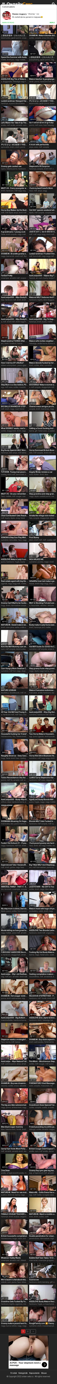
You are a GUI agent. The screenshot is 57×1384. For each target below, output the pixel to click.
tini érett (7, 889)
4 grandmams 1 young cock (13, 232)
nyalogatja (24, 758)
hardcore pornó (24, 169)
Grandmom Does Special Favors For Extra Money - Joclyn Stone (42, 1105)
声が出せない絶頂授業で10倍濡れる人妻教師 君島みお (42, 101)
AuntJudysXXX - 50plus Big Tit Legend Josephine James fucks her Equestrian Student (42, 276)
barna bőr (10, 256)
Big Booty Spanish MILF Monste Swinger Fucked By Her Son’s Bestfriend (14, 450)
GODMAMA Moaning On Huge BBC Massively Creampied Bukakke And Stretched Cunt (14, 821)
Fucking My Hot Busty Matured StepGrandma (42, 952)
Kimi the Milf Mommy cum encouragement (14, 647)
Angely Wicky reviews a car (40, 472)
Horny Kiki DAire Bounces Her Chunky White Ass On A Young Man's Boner (42, 756)
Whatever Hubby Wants (11, 1258)
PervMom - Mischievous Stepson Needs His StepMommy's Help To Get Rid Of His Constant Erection (42, 1061)
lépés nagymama (41, 671)
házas (31, 584)
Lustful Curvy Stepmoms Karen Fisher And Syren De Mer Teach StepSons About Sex (42, 778)
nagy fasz (20, 867)
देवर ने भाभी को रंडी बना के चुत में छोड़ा (41, 123)
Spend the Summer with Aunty (14, 57)
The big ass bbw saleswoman (13, 1105)
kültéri (36, 474)
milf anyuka (42, 649)
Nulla (26, 256)
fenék (44, 998)
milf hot (12, 671)
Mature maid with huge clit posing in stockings (42, 909)
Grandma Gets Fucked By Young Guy (14, 1301)
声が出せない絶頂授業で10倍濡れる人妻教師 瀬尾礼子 (14, 145)
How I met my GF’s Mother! (12, 363)
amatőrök (48, 977)
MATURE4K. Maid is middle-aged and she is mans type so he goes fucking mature (42, 1214)
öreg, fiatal (20, 518)
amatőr (16, 977)
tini (2, 889)
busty (45, 278)
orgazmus (50, 933)
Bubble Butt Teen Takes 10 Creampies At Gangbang (42, 1258)
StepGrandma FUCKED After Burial (14, 341)
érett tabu (26, 300)
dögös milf (25, 671)
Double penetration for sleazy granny (42, 1236)
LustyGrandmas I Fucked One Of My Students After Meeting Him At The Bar (42, 254)
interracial (33, 1260)
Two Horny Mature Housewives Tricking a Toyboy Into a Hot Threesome (42, 734)
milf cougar (17, 496)
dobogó (32, 1129)
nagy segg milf (48, 256)
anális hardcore (44, 693)
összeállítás (34, 977)
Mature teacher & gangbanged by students (42, 79)
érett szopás (11, 234)
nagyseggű (26, 431)
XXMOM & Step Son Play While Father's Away (14, 537)
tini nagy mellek (45, 846)
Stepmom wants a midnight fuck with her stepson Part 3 (14, 1039)
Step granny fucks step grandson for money (42, 668)
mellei (3, 60)
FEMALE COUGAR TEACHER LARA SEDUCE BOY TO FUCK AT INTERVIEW (14, 1214)
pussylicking (34, 60)
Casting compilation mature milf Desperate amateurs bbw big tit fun (42, 974)
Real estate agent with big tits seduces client (14, 581)
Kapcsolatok (34, 1373)
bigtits (40, 300)
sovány (40, 562)
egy (2, 387)
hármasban (45, 1238)
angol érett (24, 1217)
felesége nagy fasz (21, 82)
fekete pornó (11, 169)
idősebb (23, 1086)
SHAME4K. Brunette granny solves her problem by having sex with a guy (14, 254)
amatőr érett (17, 1151)
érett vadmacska (14, 998)
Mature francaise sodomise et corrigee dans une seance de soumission (42, 690)
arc (2, 343)
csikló (41, 911)
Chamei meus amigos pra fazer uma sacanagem (42, 406)
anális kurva (42, 343)
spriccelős (5, 147)
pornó (36, 82)
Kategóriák (23, 1373)
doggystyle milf (47, 387)
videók (3, 1282)
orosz (16, 1086)
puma (3, 998)
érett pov (10, 60)
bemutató (20, 474)
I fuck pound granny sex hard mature (42, 843)
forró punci (22, 911)
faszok (32, 278)
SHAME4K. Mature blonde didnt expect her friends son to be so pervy (42, 35)
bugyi (14, 1238)
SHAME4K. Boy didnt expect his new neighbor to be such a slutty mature (42, 1039)
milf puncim (50, 1064)
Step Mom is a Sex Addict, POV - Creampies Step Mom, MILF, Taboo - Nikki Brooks (14, 385)
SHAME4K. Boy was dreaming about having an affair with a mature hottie (14, 1083)
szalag (4, 474)
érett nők (23, 977)
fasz (31, 191)
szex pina (10, 627)
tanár (31, 82)
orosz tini (46, 38)
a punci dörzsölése (17, 103)
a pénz (4, 1195)
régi (2, 977)
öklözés (50, 605)
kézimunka (5, 38)
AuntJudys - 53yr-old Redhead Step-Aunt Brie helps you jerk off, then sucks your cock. (14, 974)
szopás (38, 38)
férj (13, 736)
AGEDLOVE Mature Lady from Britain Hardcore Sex (14, 559)
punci (3, 562)
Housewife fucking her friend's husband (14, 734)
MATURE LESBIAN (8, 690)
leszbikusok (14, 693)
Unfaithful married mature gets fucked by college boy (42, 581)
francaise (33, 693)
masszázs (45, 1086)
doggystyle (7, 82)
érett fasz (15, 758)
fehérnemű (49, 1042)
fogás (17, 562)
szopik (24, 38)
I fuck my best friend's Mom (41, 188)
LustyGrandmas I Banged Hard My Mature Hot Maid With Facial (14, 101)
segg (45, 191)
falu (30, 518)
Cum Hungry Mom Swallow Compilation (14, 668)
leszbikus (5, 693)
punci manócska (21, 824)
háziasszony (6, 736)
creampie (5, 278)
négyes (49, 780)
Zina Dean (5, 1170)
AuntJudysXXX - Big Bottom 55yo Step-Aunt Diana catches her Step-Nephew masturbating (14, 1018)
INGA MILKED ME (36, 559)
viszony (4, 1086)
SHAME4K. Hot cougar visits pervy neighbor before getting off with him (14, 996)
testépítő (27, 1151)
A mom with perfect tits (39, 145)
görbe (12, 867)
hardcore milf (45, 82)
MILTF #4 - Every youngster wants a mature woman (14, 188)
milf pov (8, 977)
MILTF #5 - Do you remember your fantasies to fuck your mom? (14, 494)
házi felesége (49, 125)
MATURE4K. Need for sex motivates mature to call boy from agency (14, 1192)
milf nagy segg (20, 191)
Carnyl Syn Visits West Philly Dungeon (14, 1149)
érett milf (48, 169)
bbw (46, 474)
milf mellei (37, 1195)
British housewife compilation (14, 1236)
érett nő (11, 1195)
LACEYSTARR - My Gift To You (41, 887)
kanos (17, 1042)
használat (35, 605)
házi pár (26, 715)
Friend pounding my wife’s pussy (42, 1127)
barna (31, 431)
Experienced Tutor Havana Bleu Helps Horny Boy (14, 865)
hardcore (10, 191)
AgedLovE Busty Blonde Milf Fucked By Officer (42, 799)
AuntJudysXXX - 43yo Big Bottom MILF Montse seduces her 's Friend (42, 712)
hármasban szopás (19, 605)
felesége (33, 343)
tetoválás (13, 540)
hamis (19, 343)
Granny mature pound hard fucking (14, 1323)
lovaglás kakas (49, 1195)
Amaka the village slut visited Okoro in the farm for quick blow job (42, 516)
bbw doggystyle (50, 300)
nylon (20, 1238)
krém (52, 103)
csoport (24, 278)
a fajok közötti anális (15, 1173)
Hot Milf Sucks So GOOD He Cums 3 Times (42, 647)
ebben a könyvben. (9, 365)
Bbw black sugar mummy (12, 1127)
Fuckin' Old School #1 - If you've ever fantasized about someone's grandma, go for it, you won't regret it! (14, 843)
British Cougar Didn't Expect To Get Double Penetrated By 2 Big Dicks (42, 1149)
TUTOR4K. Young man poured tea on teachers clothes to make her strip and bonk (14, 472)
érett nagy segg (41, 584)
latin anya (13, 453)
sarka (17, 627)
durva (51, 1151)
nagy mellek (20, 60)
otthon (4, 802)
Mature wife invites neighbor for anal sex (42, 341)
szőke (31, 38)
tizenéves (45, 409)
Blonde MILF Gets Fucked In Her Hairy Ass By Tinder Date (42, 821)
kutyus (16, 1217)
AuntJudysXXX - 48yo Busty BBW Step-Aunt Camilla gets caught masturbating (14, 297)
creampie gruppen (46, 1260)
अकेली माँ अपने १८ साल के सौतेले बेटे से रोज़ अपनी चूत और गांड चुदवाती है (42, 232)
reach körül (19, 409)
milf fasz (19, 715)
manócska (5, 824)
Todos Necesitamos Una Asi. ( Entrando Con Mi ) (14, 778)
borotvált (37, 256)
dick (30, 453)
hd (51, 1086)
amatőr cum (21, 125)
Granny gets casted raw (11, 166)
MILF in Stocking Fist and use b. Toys (42, 603)
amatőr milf (15, 278)
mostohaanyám (26, 387)
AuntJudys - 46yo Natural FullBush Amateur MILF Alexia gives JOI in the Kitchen (14, 1061)
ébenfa (53, 518)
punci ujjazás (22, 365)
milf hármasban (39, 867)
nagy (55, 169)
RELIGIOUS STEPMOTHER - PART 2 (42, 996)
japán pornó (16, 38)
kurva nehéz (11, 1326)
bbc (12, 824)
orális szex (24, 627)
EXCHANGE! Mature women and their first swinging (42, 385)
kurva (50, 343)
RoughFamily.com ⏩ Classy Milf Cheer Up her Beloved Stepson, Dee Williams (42, 1323)
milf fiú (10, 780)
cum (3, 649)
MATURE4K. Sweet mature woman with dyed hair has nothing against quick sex (14, 625)
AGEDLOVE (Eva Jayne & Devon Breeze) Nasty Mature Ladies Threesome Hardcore (42, 1018)
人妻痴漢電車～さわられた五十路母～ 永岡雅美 (42, 57)
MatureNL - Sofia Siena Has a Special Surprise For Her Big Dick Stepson (42, 1192)
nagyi (3, 256)
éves (31, 1217)
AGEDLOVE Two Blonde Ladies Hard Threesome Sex (42, 930)
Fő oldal (13, 1373)
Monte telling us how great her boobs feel (14, 930)
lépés (31, 213)
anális (3, 125)
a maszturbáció (49, 1304)
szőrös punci (10, 1064)
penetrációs (34, 1238)
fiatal (3, 234)
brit (43, 627)
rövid (51, 562)
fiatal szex (42, 431)
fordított (12, 343)
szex (36, 147)
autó (31, 474)
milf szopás (39, 213)
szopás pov (50, 213)
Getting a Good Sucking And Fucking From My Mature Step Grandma (42, 428)
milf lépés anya (11, 213)
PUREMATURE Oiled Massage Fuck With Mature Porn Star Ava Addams (42, 1083)
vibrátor (43, 605)
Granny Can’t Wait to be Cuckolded (14, 603)
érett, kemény (43, 1282)
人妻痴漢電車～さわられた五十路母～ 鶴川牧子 (14, 35)
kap (2, 300)
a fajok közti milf (40, 1173)
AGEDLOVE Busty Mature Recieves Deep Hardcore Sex (42, 1301)
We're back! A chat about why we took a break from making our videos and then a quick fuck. (14, 1280)
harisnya (4, 103)
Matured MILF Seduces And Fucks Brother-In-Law (42, 297)
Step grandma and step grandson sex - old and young (42, 494)
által (41, 365)
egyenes (19, 1304)
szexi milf (16, 933)
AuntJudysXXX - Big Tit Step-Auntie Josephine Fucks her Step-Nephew (42, 319)
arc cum (39, 278)
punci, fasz (16, 1282)
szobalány (33, 911)
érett (17, 147)
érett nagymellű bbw (24, 322)
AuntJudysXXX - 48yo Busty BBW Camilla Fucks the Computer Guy (14, 319)
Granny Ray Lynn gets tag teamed (42, 1170)
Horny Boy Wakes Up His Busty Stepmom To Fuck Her (14, 210)
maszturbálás (7, 1020)
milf (40, 147)
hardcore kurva (18, 802)
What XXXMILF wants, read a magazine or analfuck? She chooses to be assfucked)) (14, 428)
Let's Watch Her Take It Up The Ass (14, 123)
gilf (36, 431)
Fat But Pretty (6, 276)
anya (31, 147)
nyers (3, 169)
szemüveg (26, 496)
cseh (47, 1217)
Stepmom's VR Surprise (39, 166)
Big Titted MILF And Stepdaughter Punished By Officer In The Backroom (42, 865)
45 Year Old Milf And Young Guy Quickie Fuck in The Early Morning (14, 712)
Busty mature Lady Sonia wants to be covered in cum (42, 625)
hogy (3, 605)
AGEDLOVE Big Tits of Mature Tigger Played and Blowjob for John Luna (14, 79)
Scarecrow (34, 1280)
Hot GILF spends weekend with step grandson (42, 210)
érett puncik (50, 736)
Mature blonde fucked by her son (42, 363)
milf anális (11, 125)
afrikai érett (16, 1107)
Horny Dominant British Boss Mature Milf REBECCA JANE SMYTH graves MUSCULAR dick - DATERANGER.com (42, 450)
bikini (31, 540)
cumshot (48, 365)
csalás (44, 1107)
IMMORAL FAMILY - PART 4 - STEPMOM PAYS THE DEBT (14, 887)
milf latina (22, 453)
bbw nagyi (49, 889)
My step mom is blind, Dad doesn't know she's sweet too (14, 909)
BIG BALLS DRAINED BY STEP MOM (14, 406)
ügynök (4, 584)
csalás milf (51, 540)
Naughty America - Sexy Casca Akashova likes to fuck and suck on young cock (14, 756)
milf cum (52, 824)
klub (9, 802)
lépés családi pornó (42, 496)
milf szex (39, 125)
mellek (8, 496)
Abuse (44, 1373)
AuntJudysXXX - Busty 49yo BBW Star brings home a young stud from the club (14, 799)
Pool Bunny (34, 537)
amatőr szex (26, 955)
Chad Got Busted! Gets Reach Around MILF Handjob (14, 516)
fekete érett (21, 736)
